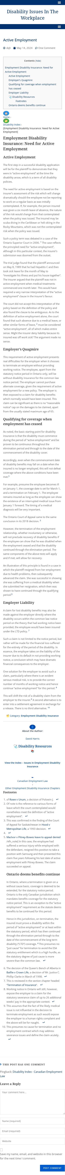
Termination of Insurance (21, 985)
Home (6, 117)
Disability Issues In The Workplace (32, 14)
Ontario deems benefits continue (27, 105)
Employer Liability (18, 92)
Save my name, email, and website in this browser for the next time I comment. (31, 1156)
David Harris (33, 738)
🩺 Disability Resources (22, 96)
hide (38, 60)
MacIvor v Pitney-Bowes (20, 837)
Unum (22, 799)
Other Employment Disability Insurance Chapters (32, 788)
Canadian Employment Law (32, 781)
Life (26, 972)
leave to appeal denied (47, 837)
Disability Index (11, 124)
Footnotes (21, 101)
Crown (20, 972)
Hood (45, 824)
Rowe (13, 799)
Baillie (10, 972)
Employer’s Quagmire (20, 80)
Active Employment (19, 75)
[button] (59, 2)
